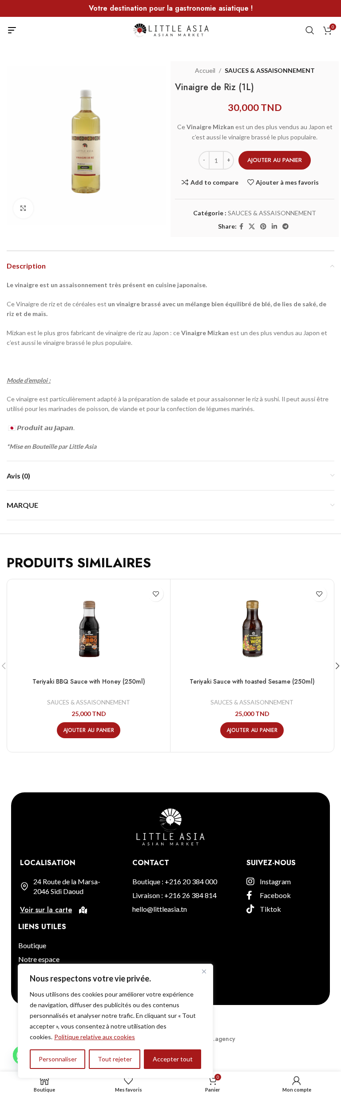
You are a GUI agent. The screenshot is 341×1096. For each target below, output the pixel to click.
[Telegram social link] (285, 227)
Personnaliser (58, 1059)
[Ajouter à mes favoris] (155, 593)
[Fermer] (203, 971)
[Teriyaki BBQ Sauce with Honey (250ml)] (88, 627)
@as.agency (218, 1038)
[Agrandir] (23, 208)
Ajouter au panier (274, 160)
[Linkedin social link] (274, 227)
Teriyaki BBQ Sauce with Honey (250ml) (88, 681)
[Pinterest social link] (263, 227)
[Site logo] (170, 29)
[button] (88, 730)
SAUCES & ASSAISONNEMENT (270, 70)
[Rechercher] (310, 30)
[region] (115, 1021)
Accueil (205, 70)
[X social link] (252, 227)
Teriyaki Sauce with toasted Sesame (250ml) (252, 681)
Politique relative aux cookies (94, 1037)
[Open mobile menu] (12, 30)
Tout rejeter (115, 1059)
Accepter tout (173, 1059)
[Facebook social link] (241, 227)
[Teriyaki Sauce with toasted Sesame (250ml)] (252, 627)
